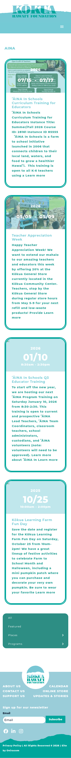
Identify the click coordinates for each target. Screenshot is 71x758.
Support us (14, 696)
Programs (15, 644)
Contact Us (14, 691)
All (10, 617)
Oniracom (13, 750)
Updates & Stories (50, 696)
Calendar (58, 686)
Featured (14, 626)
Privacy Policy (12, 745)
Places (12, 635)
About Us (12, 686)
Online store (55, 691)
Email (6, 713)
